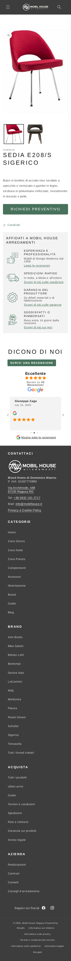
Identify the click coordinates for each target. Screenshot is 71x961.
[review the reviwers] (15, 414)
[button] (8, 7)
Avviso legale (17, 839)
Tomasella (14, 743)
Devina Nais (16, 672)
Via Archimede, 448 (21, 487)
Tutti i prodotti (17, 777)
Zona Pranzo (16, 559)
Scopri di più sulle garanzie (43, 304)
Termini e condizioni (21, 804)
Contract (14, 873)
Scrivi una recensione (31, 362)
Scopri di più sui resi (38, 327)
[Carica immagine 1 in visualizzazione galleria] (14, 134)
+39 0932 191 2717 (27, 497)
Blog (11, 612)
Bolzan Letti (16, 654)
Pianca (12, 708)
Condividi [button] (13, 224)
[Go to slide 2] (34, 432)
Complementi (17, 567)
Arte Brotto (15, 637)
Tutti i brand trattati (21, 752)
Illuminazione (17, 585)
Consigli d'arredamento (23, 891)
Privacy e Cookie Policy (24, 510)
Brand (12, 594)
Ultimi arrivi (15, 786)
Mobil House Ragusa (33, 923)
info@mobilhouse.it (29, 503)
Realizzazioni (17, 864)
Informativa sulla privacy (37, 934)
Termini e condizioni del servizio (37, 940)
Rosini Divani (17, 717)
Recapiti (37, 952)
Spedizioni (15, 813)
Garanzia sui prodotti (22, 830)
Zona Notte (15, 550)
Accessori (14, 576)
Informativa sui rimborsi (41, 928)
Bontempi (14, 663)
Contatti (13, 882)
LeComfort (15, 681)
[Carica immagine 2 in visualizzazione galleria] (35, 134)
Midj (10, 690)
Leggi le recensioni (37, 265)
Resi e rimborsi (18, 821)
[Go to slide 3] (37, 432)
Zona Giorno (16, 541)
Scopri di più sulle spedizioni (44, 282)
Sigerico (13, 734)
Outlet (12, 603)
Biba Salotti (15, 646)
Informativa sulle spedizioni (26, 946)
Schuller (13, 726)
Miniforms (14, 699)
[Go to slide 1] (31, 432)
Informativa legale (54, 946)
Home (12, 532)
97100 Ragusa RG (21, 491)
